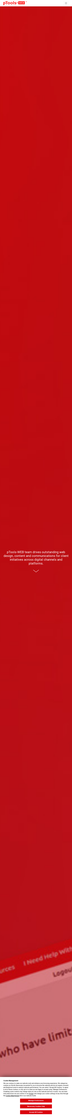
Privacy (31, 1094)
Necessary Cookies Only (36, 1106)
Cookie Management (12, 1096)
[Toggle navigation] (66, 3)
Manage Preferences (36, 1100)
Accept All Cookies (36, 1112)
